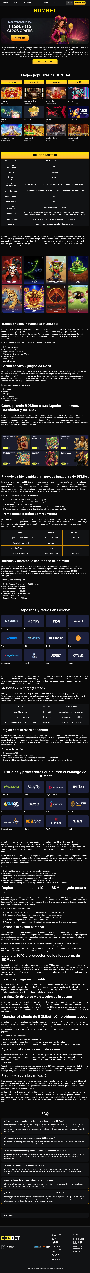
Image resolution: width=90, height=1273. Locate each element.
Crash (55, 82)
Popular (10, 82)
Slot (76, 82)
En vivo (32, 82)
